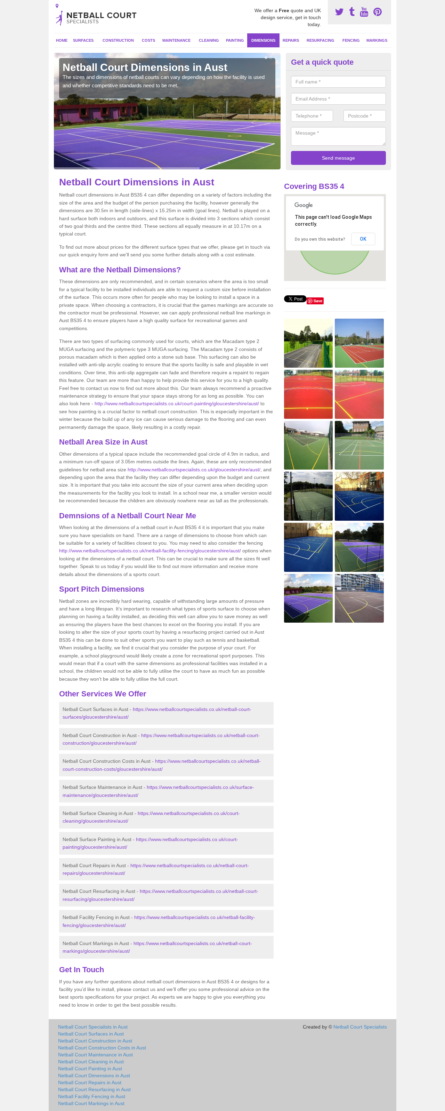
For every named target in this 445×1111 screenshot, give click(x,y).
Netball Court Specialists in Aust (93, 1027)
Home (61, 40)
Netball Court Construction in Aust (95, 1041)
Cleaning (209, 40)
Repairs (291, 40)
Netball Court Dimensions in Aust (94, 1075)
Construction (118, 40)
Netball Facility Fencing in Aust (91, 1096)
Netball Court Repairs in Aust (89, 1082)
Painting (235, 40)
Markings (376, 40)
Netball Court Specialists (360, 1027)
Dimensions (263, 40)
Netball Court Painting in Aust (90, 1068)
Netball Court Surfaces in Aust (91, 1034)
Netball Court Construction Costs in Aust (102, 1047)
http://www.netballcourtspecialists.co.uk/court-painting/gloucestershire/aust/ (177, 403)
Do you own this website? (320, 239)
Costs (148, 40)
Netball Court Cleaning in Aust (91, 1061)
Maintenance (176, 40)
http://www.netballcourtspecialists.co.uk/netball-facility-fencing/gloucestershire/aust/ (150, 550)
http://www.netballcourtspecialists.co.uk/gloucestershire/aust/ (194, 469)
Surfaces (83, 40)
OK (363, 239)
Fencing (351, 40)
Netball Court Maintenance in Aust (95, 1054)
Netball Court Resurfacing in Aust (94, 1089)
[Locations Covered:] (57, 5)
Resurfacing (320, 40)
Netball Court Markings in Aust (91, 1103)
